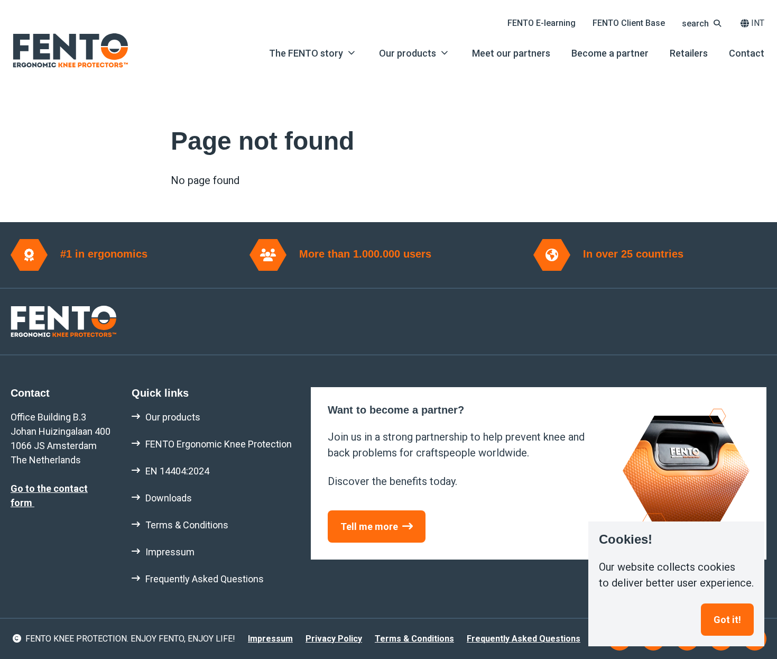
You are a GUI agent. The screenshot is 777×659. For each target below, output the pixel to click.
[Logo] (70, 50)
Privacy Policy (334, 639)
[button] (703, 23)
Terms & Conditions (414, 639)
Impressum (270, 639)
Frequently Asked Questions (523, 639)
